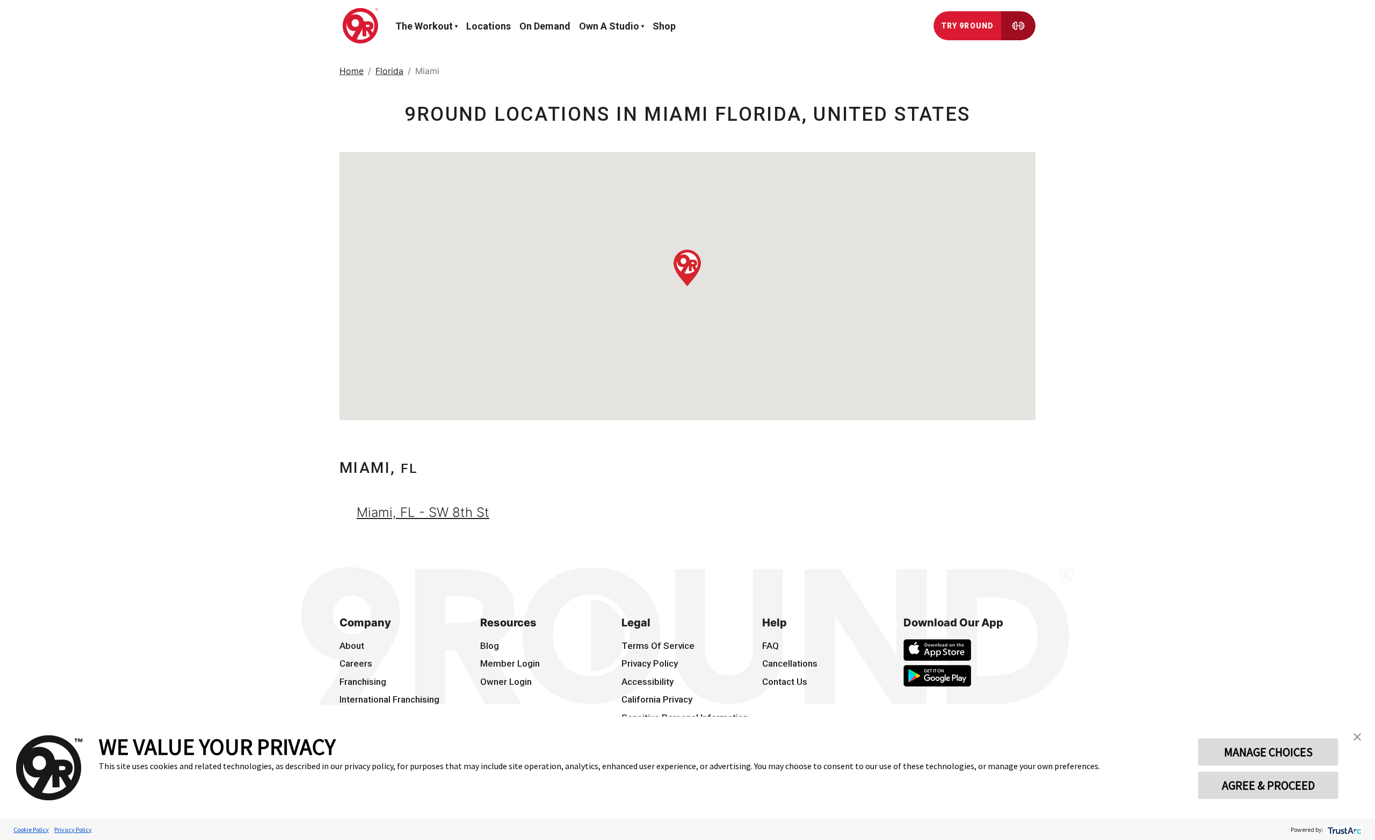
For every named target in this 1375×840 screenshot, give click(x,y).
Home (351, 70)
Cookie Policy (31, 830)
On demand (544, 26)
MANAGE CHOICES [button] (1268, 751)
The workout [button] (424, 26)
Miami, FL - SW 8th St (423, 512)
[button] (687, 268)
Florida (389, 70)
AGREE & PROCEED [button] (1268, 785)
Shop (664, 26)
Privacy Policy (73, 830)
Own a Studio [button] (609, 26)
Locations (488, 26)
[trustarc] (1343, 829)
